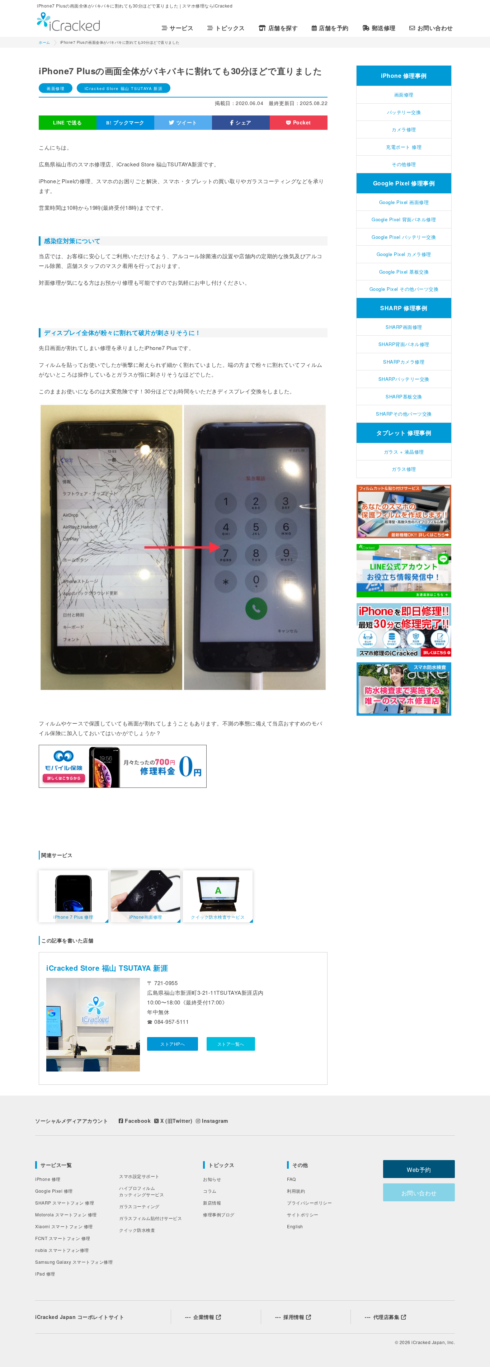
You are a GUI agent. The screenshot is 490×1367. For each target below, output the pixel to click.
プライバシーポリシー (309, 1203)
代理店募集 (383, 1316)
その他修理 (404, 164)
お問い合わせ (435, 28)
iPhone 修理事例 (404, 75)
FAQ (291, 1179)
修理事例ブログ (219, 1214)
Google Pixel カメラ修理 (404, 254)
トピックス (221, 1164)
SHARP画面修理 (404, 326)
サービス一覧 (56, 1164)
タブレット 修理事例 (403, 433)
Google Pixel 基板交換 (404, 271)
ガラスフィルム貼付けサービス (150, 1218)
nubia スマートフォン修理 (62, 1250)
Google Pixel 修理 (54, 1191)
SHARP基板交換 (404, 396)
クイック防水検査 (137, 1230)
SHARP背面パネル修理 (403, 344)
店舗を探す (283, 28)
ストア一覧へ (230, 1044)
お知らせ (212, 1179)
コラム (210, 1191)
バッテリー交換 (404, 112)
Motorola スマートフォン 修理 (66, 1214)
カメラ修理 (404, 129)
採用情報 (290, 1316)
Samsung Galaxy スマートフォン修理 (74, 1262)
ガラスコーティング (139, 1206)
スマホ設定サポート (139, 1176)
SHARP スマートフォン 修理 (64, 1203)
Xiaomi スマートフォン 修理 (64, 1226)
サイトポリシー (303, 1214)
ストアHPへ (172, 1044)
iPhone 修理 (48, 1179)
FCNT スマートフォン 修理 (62, 1238)
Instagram (214, 1120)
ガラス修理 (404, 468)
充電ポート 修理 (403, 146)
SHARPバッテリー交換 (403, 378)
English (295, 1226)
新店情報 (212, 1203)
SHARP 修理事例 (403, 308)
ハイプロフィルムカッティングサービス (141, 1191)
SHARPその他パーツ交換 (404, 413)
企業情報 (200, 1316)
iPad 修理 (45, 1274)
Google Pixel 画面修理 (404, 202)
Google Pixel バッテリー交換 (404, 236)
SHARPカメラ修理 (403, 361)
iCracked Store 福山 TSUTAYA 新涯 (124, 88)
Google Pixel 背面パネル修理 (404, 219)
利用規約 (296, 1191)
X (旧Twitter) (175, 1120)
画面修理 (56, 88)
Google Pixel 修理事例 (404, 183)
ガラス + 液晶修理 (404, 451)
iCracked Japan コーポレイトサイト (79, 1316)
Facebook (137, 1120)
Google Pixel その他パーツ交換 (404, 288)
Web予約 (419, 1169)
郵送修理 (384, 28)
